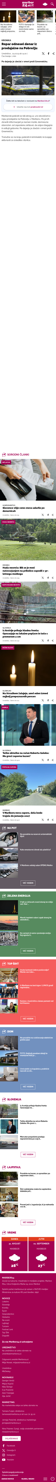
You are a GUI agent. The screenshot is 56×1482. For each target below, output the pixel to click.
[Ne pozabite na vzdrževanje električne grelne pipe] (9, 1043)
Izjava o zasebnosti (10, 1475)
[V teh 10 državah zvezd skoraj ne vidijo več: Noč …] (9, 907)
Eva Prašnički (7, 1390)
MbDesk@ (6, 1371)
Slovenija (6, 1305)
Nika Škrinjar (7, 1387)
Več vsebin (28, 883)
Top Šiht (5, 1333)
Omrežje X (11, 1450)
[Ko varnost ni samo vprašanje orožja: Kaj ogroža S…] (9, 938)
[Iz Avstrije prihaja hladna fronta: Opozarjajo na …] (9, 1111)
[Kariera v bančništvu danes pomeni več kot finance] (9, 1006)
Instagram (11, 1455)
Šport (4, 1311)
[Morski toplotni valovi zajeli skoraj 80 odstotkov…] (9, 923)
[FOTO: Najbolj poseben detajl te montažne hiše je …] (9, 1059)
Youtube (10, 1460)
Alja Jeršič (6, 1396)
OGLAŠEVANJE (11, 1439)
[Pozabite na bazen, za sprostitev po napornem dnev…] (9, 1179)
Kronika (5, 1308)
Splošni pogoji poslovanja (13, 1472)
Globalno (6, 1317)
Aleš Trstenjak (8, 1393)
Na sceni (6, 1320)
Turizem (5, 1326)
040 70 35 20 (29, 1414)
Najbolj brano (27, 1479)
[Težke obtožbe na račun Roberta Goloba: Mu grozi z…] (9, 1126)
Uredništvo (6, 1368)
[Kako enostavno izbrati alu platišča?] (9, 855)
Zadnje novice (8, 1479)
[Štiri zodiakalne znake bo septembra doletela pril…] (9, 1194)
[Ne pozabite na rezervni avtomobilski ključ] (9, 839)
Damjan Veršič (8, 1381)
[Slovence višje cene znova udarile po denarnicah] (28, 480)
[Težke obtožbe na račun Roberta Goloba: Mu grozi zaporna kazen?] (28, 725)
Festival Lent (7, 1329)
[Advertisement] (28, 266)
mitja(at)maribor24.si (21, 1363)
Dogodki (5, 1336)
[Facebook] (48, 515)
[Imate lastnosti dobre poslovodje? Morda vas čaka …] (9, 975)
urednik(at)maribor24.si (11, 1354)
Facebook (11, 1446)
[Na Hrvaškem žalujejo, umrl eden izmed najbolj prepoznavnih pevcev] (28, 665)
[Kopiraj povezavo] (52, 515)
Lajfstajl (5, 1323)
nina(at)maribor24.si (10, 1432)
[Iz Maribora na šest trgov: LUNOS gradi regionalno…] (9, 991)
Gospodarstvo (8, 1314)
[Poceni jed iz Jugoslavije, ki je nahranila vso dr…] (9, 1210)
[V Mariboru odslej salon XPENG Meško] (9, 870)
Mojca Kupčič (8, 1384)
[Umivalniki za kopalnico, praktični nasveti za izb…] (9, 1074)
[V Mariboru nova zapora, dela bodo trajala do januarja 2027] (28, 785)
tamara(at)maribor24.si (11, 1414)
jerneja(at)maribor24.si (11, 1423)
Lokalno (5, 1302)
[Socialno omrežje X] (42, 515)
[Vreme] (45, 4)
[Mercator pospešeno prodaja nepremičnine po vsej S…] (9, 1142)
